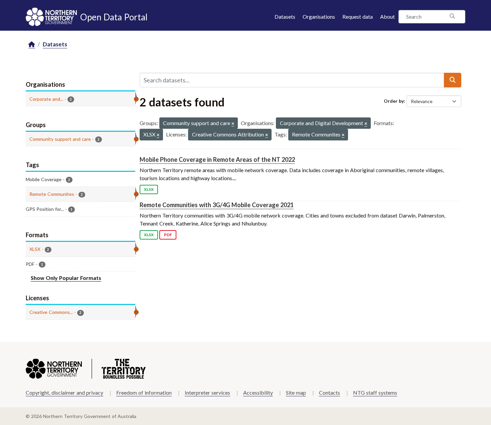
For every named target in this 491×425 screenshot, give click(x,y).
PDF (168, 234)
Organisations (319, 16)
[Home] (31, 44)
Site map (296, 392)
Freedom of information (144, 392)
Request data (357, 16)
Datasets (285, 16)
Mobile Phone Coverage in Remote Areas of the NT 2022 (217, 159)
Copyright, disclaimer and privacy (64, 392)
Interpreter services (207, 392)
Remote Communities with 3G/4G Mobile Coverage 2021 (217, 204)
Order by (394, 101)
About (387, 16)
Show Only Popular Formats (66, 278)
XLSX (149, 189)
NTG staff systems (375, 392)
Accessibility (258, 392)
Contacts (329, 392)
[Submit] (452, 80)
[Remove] (232, 123)
